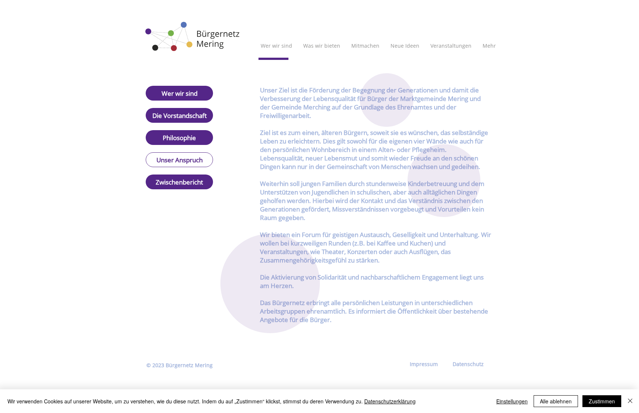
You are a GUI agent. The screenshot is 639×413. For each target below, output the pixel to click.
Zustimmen (602, 401)
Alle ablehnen (556, 401)
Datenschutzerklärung (390, 401)
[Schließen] (630, 401)
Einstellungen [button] (512, 401)
